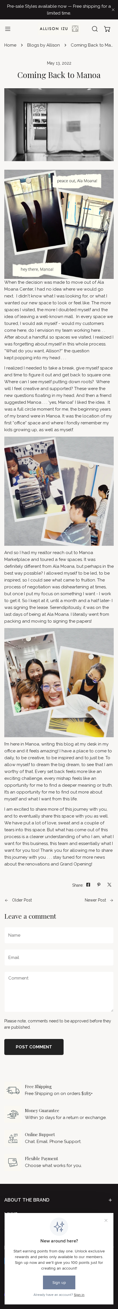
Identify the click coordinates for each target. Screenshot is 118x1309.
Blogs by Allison (43, 45)
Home (10, 45)
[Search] (94, 29)
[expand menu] (7, 28)
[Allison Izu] (59, 29)
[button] (107, 29)
